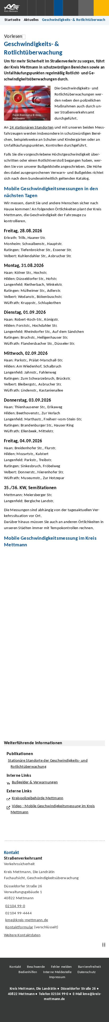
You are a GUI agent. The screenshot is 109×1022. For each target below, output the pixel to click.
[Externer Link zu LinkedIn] (54, 1013)
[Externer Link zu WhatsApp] (77, 1013)
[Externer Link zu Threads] (42, 1013)
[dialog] (54, 639)
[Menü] (101, 8)
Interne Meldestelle (57, 972)
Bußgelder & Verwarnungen (35, 782)
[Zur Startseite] (13, 8)
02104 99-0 (14, 906)
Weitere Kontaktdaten (22, 935)
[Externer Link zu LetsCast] (89, 1013)
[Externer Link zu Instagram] (30, 1013)
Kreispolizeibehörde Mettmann (37, 798)
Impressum (57, 977)
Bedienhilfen (28, 972)
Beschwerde (36, 967)
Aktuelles (31, 20)
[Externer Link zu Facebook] (18, 1013)
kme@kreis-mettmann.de (26, 920)
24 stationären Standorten (32, 128)
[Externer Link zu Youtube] (66, 1013)
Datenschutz (87, 972)
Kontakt (15, 967)
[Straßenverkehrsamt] (54, 898)
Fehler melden (61, 967)
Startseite (12, 20)
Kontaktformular (19, 927)
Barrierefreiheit (89, 967)
